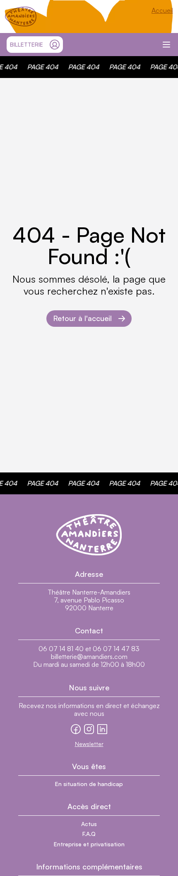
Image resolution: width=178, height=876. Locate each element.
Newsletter (89, 743)
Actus (89, 823)
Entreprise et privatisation (89, 844)
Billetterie (26, 44)
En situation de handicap (89, 783)
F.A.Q (89, 833)
